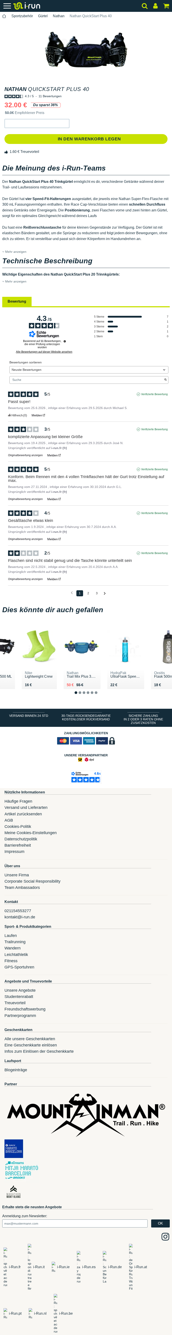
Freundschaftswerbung (24, 1009)
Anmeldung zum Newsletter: (24, 1216)
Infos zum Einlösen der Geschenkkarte (39, 1051)
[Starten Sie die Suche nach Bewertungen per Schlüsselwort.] (165, 380)
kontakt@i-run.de (19, 917)
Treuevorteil (15, 1003)
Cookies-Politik (17, 826)
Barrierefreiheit (17, 845)
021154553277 (17, 911)
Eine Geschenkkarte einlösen (30, 1045)
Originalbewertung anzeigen (25, 455)
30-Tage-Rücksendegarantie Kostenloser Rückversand (86, 717)
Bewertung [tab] (17, 301)
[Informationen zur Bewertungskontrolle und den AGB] (65, 341)
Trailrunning (15, 942)
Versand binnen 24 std (28, 715)
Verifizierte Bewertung (154, 394)
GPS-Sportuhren (19, 967)
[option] (86, 50)
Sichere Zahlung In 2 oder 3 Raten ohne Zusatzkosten (143, 719)
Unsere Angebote (20, 990)
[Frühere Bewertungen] (71, 592)
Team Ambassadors (22, 887)
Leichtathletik (16, 954)
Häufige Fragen (18, 801)
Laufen (10, 935)
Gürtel (43, 16)
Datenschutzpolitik (20, 839)
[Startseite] (4, 16)
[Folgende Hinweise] (104, 593)
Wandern (12, 948)
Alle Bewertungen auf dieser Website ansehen (44, 351)
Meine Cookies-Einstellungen (30, 833)
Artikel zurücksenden (23, 814)
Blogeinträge (15, 1070)
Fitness (10, 961)
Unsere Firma (16, 875)
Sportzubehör (22, 16)
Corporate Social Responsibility (32, 881)
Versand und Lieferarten (25, 807)
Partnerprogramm (20, 1015)
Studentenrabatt (18, 996)
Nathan (58, 16)
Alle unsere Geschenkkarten (29, 1039)
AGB (8, 820)
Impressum (14, 851)
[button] (36, 123)
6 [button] (100, 696)
